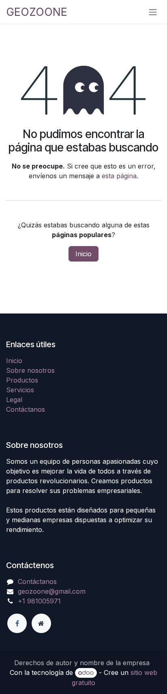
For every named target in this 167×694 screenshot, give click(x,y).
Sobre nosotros (30, 370)
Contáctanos (25, 409)
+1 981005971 (39, 601)
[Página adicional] (41, 623)
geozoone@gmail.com (52, 591)
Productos (22, 380)
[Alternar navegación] (153, 11)
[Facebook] (17, 623)
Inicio (83, 254)
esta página (119, 176)
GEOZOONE (36, 11)
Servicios (20, 390)
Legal (14, 400)
